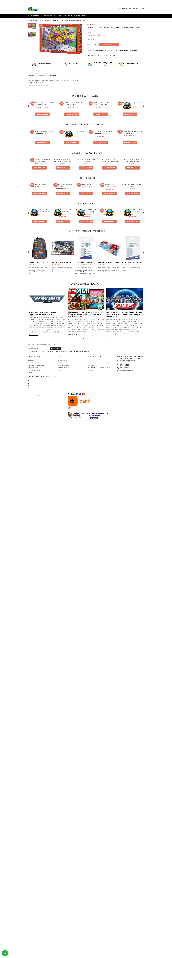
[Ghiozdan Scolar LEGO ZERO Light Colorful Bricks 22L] (39, 248)
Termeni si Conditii (33, 363)
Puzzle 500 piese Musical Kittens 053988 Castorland (129, 132)
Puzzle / (36, 21)
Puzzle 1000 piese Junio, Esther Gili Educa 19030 (71, 104)
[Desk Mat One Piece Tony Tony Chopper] (109, 248)
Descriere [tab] (32, 75)
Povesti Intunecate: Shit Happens (101, 131)
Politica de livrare (33, 368)
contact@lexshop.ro (126, 371)
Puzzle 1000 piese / (45, 21)
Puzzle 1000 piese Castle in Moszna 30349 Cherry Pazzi (100, 104)
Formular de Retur (63, 368)
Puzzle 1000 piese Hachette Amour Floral (86, 160)
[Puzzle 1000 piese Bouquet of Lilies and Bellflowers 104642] (61, 39)
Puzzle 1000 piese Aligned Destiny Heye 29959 (130, 104)
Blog (83, 16)
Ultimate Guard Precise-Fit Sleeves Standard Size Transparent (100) (62, 211)
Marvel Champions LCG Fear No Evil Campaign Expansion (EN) (86, 211)
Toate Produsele (34, 16)
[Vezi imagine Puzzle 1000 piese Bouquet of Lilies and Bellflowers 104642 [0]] (32, 26)
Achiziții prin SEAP (50, 16)
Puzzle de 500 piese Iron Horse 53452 (71, 131)
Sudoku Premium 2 (86, 184)
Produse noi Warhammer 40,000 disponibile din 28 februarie (42, 313)
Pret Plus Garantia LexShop (69, 16)
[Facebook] (28, 381)
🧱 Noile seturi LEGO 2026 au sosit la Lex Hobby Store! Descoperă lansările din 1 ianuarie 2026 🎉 (85, 314)
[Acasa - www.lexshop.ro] (38, 8)
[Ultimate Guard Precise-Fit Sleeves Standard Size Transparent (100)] (132, 248)
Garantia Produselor (64, 365)
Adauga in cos (109, 44)
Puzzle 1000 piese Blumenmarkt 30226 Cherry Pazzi (42, 104)
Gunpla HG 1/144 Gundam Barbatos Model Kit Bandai (70, 262)
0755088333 (124, 365)
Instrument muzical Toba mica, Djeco (132, 185)
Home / (30, 21)
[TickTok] (28, 385)
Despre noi (31, 360)
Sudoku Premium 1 (39, 184)
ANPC (59, 370)
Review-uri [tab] (52, 75)
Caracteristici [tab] (42, 75)
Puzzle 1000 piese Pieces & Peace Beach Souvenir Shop (63, 160)
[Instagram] (28, 388)
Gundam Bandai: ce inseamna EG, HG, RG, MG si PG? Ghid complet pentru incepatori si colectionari (124, 314)
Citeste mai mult (33, 335)
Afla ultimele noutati (86, 283)
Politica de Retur (62, 363)
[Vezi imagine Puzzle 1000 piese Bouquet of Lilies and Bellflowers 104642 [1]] (32, 34)
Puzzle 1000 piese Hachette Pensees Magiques (133, 160)
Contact (30, 372)
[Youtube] (28, 383)
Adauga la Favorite (94, 55)
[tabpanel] (61, 39)
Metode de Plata (62, 360)
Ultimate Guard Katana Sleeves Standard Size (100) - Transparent (109, 211)
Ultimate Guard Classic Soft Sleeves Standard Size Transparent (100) (133, 211)
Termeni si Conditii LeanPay (36, 370)
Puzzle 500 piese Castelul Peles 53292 (42, 131)
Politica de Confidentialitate (81, 351)
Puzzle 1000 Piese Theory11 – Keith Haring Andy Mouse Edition (109, 160)
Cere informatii (110, 55)
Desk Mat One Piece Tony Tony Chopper (112, 262)
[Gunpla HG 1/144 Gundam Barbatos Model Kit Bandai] (62, 248)
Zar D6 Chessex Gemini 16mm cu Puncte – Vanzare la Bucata (39, 211)
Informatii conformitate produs (38, 86)
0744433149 (124, 368)
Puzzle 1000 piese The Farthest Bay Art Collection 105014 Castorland (39, 160)
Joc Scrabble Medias (109, 184)
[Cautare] (92, 9)
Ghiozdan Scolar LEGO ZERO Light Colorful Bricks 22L (46, 262)
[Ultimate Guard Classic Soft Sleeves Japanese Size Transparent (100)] (86, 248)
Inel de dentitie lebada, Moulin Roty (62, 185)
